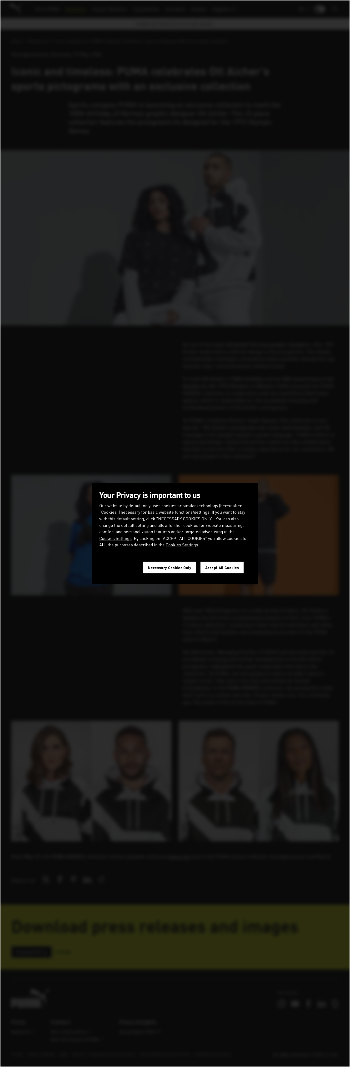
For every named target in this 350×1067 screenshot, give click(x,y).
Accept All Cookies (222, 567)
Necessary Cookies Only (169, 567)
